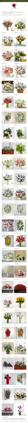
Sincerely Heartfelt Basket (5, 48)
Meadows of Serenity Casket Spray (18, 371)
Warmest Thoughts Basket (17, 79)
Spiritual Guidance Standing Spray (18, 325)
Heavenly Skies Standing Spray (6, 402)
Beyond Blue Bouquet (4, 310)
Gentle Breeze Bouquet (5, 171)
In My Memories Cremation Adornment (19, 402)
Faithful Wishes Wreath (17, 125)
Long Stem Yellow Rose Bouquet (18, 310)
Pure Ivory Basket (16, 110)
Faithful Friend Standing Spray (18, 233)
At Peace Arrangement (17, 264)
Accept (14, 421)
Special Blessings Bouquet (5, 279)
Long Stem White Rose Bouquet (6, 325)
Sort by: (15, 17)
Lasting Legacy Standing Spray (6, 125)
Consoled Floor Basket (17, 202)
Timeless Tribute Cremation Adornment (19, 356)
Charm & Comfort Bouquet (5, 110)
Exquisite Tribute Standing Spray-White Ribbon (19, 218)
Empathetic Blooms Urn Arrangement (19, 171)
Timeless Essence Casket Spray (6, 156)
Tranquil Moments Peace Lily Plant (6, 356)
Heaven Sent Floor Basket (5, 233)
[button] (1, 5)
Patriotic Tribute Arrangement (6, 371)
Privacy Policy (23, 419)
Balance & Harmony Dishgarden (18, 156)
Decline (21, 421)
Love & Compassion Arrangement (6, 264)
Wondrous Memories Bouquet (18, 48)
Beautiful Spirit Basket (5, 63)
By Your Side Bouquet (4, 79)
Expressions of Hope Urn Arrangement (7, 202)
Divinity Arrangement (17, 279)
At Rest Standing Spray (5, 217)
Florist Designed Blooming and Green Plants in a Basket (20, 64)
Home (2, 10)
